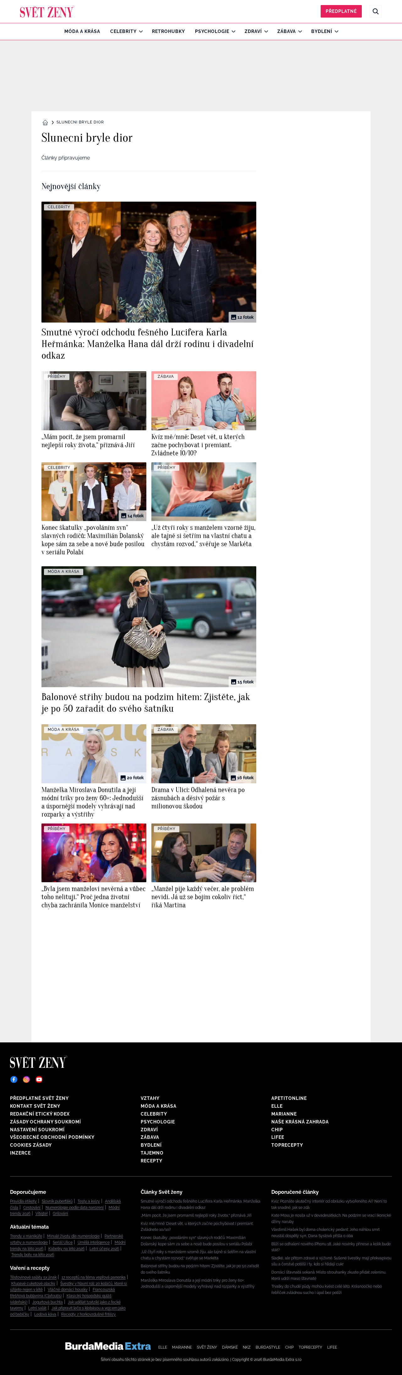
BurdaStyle (268, 1347)
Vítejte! (41, 1213)
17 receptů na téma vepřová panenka (94, 1277)
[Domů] (47, 11)
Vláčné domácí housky (68, 1289)
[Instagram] (26, 1079)
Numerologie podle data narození (75, 1207)
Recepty (151, 1160)
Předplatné (341, 11)
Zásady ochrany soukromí (45, 1121)
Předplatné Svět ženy (39, 1098)
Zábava (286, 31)
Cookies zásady (31, 1145)
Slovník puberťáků (57, 1201)
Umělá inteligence (94, 1242)
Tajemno (152, 1152)
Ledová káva (45, 1314)
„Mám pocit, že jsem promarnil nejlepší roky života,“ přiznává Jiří (196, 1215)
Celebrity (123, 31)
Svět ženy (207, 1347)
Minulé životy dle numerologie (73, 1236)
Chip (277, 1129)
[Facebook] (14, 1079)
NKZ (247, 1347)
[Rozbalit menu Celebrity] (139, 31)
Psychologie (212, 31)
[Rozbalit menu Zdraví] (264, 31)
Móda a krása (82, 31)
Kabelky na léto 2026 (66, 1249)
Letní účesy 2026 (104, 1249)
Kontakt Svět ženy (35, 1106)
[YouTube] (39, 1079)
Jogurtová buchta (47, 1302)
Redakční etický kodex (40, 1114)
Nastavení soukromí (37, 1129)
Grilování (60, 1213)
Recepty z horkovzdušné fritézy (88, 1314)
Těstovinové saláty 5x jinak (33, 1277)
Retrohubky (168, 31)
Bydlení (321, 31)
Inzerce (20, 1152)
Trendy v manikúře (26, 1236)
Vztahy (150, 1098)
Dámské (230, 1347)
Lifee (277, 1137)
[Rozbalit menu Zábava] (298, 31)
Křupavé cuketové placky (33, 1283)
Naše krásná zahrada (300, 1121)
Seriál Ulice (63, 1242)
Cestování (32, 1207)
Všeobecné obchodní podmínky (52, 1137)
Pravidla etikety (23, 1201)
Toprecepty (287, 1145)
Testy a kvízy (89, 1201)
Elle (277, 1106)
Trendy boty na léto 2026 (32, 1255)
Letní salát (37, 1308)
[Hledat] (375, 11)
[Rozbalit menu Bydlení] (335, 31)
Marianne (284, 1114)
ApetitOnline (289, 1098)
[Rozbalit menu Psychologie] (232, 31)
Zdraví (253, 31)
